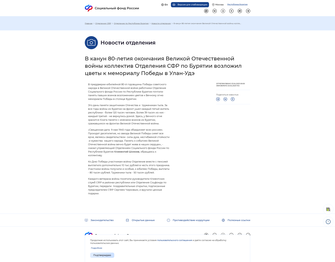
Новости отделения (161, 23)
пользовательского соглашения (174, 240)
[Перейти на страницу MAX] (206, 11)
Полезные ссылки (239, 220)
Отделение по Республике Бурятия (131, 23)
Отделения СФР (103, 23)
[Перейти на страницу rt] (240, 11)
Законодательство (102, 220)
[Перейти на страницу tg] (248, 11)
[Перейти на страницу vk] (215, 11)
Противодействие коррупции (191, 220)
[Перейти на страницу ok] (223, 11)
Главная (89, 23)
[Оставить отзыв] (328, 209)
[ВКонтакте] (225, 99)
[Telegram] (218, 99)
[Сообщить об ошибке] (328, 221)
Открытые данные (143, 220)
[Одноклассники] (232, 99)
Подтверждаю (102, 255)
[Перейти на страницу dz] (231, 11)
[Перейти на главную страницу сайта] (112, 8)
